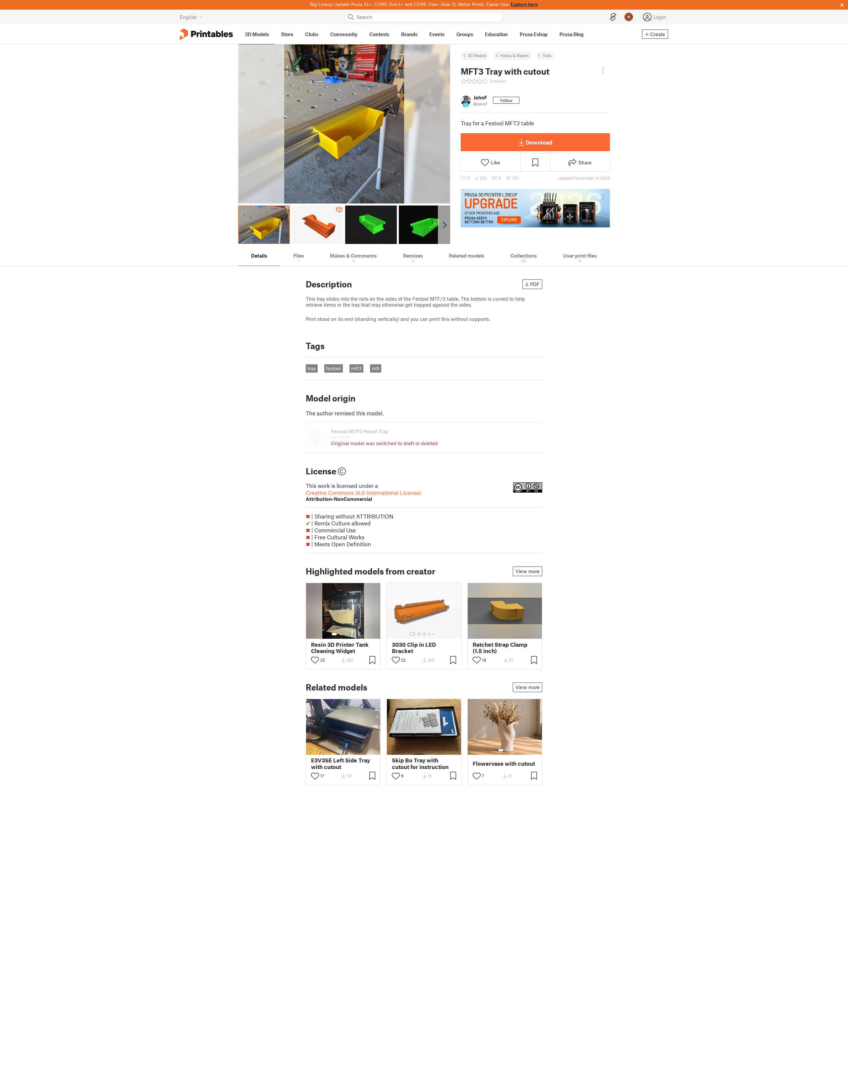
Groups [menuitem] (464, 34)
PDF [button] (535, 284)
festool (333, 368)
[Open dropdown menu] (603, 71)
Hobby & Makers (514, 55)
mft (376, 368)
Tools (547, 55)
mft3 (356, 368)
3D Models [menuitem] (257, 34)
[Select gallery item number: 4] (351, 634)
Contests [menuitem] (379, 34)
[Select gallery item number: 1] (334, 634)
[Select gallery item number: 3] (346, 634)
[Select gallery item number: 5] (434, 634)
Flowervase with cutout (504, 763)
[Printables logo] (206, 34)
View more (527, 571)
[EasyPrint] (613, 17)
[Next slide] (444, 225)
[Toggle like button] (315, 660)
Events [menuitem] (437, 34)
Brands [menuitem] (409, 34)
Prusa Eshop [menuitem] (534, 34)
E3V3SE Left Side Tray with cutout (340, 763)
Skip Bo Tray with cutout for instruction (420, 763)
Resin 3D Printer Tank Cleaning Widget (340, 647)
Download (539, 142)
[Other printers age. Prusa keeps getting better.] (535, 208)
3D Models (477, 55)
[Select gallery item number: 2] (341, 634)
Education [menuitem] (496, 34)
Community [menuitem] (343, 34)
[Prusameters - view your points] (628, 17)
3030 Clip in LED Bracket (414, 647)
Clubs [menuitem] (311, 34)
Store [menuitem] (287, 34)
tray (311, 368)
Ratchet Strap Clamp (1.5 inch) (500, 647)
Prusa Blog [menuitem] (571, 34)
